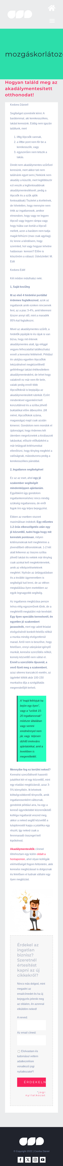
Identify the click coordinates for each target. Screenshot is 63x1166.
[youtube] (43, 1160)
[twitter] (28, 1160)
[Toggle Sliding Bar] (50, 8)
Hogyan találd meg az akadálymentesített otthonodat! (31, 89)
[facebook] (20, 1160)
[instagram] (35, 1160)
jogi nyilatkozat (36, 1094)
